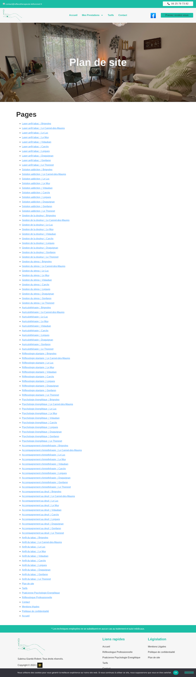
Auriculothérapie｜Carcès (35, 330)
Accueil (73, 15)
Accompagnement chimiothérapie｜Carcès (44, 468)
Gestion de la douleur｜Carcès (37, 238)
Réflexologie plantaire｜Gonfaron (39, 390)
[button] (178, 3)
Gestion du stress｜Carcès (35, 284)
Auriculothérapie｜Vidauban (36, 326)
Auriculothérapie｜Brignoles (36, 307)
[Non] (189, 672)
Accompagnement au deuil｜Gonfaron (41, 528)
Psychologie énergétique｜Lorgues (40, 427)
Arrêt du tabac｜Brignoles (35, 537)
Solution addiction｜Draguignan (38, 202)
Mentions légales (30, 606)
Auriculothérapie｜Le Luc (35, 317)
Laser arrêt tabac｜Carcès (35, 146)
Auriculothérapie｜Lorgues (35, 335)
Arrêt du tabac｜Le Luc (33, 547)
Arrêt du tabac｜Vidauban (35, 556)
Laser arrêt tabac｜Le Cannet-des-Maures (43, 128)
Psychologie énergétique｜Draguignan (42, 432)
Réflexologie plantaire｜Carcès (38, 376)
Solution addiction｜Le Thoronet (38, 211)
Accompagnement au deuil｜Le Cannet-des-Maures (48, 496)
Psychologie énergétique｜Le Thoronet (42, 441)
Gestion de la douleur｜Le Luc (37, 225)
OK (175, 672)
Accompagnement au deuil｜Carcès (40, 514)
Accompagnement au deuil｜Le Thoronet (43, 533)
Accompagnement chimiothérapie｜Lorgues (44, 473)
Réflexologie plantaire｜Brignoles (39, 353)
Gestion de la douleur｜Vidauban (39, 234)
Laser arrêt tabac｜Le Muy (35, 137)
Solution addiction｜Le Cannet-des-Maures (44, 174)
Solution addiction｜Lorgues (36, 197)
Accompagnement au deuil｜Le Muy (40, 505)
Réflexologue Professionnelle (37, 597)
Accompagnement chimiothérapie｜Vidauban (45, 464)
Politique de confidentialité (35, 611)
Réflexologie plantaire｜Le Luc (38, 363)
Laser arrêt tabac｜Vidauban (36, 142)
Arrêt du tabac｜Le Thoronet (36, 579)
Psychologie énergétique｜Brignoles (40, 399)
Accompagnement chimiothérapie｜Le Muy (44, 459)
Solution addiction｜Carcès (36, 192)
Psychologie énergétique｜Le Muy (39, 413)
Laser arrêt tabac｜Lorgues (36, 151)
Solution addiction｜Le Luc (36, 179)
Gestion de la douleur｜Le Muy (38, 229)
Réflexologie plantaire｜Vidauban (39, 372)
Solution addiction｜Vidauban (37, 188)
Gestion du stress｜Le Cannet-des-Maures (43, 266)
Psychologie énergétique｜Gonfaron (40, 436)
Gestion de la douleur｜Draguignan (40, 248)
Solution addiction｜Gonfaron (37, 206)
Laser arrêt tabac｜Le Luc (35, 133)
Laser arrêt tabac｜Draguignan (37, 156)
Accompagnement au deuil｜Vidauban (41, 510)
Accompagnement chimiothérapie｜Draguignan (46, 478)
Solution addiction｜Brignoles (37, 169)
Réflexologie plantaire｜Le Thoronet (40, 395)
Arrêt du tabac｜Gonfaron (35, 574)
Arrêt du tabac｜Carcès (34, 560)
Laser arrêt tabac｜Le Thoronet (38, 165)
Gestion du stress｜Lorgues (36, 289)
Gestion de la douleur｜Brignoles (39, 215)
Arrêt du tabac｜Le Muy (34, 551)
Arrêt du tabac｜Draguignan (36, 570)
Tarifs (111, 15)
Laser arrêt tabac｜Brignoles (36, 123)
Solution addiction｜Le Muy (36, 183)
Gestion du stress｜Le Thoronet (38, 303)
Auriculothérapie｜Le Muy (35, 321)
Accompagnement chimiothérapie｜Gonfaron (45, 482)
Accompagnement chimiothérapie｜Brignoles (45, 445)
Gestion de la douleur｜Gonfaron (39, 252)
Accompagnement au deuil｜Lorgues (41, 519)
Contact (122, 15)
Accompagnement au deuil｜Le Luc (40, 501)
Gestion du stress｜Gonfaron (36, 298)
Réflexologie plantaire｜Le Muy (38, 367)
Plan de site (28, 583)
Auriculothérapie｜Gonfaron (36, 344)
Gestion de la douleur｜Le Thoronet (40, 257)
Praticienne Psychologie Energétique (41, 593)
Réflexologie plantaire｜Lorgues (38, 381)
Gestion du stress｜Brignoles (37, 261)
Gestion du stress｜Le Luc (35, 271)
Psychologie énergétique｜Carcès (39, 422)
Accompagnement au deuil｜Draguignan (43, 524)
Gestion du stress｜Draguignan (38, 294)
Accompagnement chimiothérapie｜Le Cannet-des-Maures (52, 450)
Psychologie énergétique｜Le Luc (39, 409)
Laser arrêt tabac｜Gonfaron (36, 160)
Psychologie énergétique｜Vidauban (41, 418)
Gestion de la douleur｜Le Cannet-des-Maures (45, 220)
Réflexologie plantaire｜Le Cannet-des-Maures (46, 358)
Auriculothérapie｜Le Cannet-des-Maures (43, 312)
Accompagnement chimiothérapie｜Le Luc (43, 455)
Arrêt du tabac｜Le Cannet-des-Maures (42, 542)
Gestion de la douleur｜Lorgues (38, 243)
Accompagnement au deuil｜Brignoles (41, 491)
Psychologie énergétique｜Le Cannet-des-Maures (47, 404)
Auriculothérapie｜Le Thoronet (37, 349)
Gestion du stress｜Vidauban (37, 280)
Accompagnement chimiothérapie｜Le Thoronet (46, 487)
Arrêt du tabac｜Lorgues (34, 565)
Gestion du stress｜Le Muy (35, 275)
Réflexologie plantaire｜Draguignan (40, 386)
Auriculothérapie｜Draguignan (37, 340)
